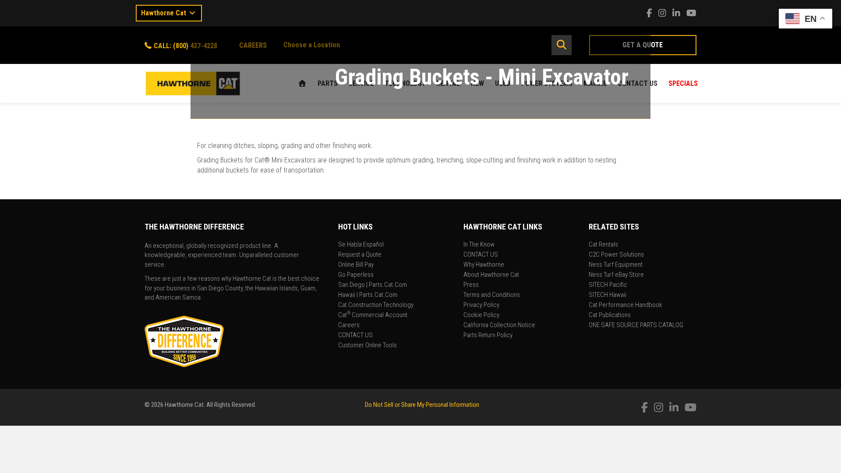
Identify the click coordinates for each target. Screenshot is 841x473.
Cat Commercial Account (372, 315)
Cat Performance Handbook (625, 305)
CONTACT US (355, 335)
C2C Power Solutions (616, 254)
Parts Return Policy (487, 335)
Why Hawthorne (483, 264)
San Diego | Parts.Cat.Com (372, 285)
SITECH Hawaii (607, 295)
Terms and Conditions (491, 295)
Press (471, 285)
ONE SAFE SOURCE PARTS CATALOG (636, 325)
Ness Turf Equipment (616, 264)
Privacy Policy (481, 305)
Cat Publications (610, 315)
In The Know (479, 244)
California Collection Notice (499, 325)
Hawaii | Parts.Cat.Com (367, 295)
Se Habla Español (361, 244)
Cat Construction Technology (375, 305)
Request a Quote (360, 254)
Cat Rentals (603, 244)
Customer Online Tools (367, 345)
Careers (349, 325)
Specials (683, 83)
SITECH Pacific (608, 285)
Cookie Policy (481, 315)
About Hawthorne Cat (491, 275)
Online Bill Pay (356, 264)
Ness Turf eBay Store (616, 275)
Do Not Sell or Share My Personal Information (422, 405)
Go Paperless (356, 275)
